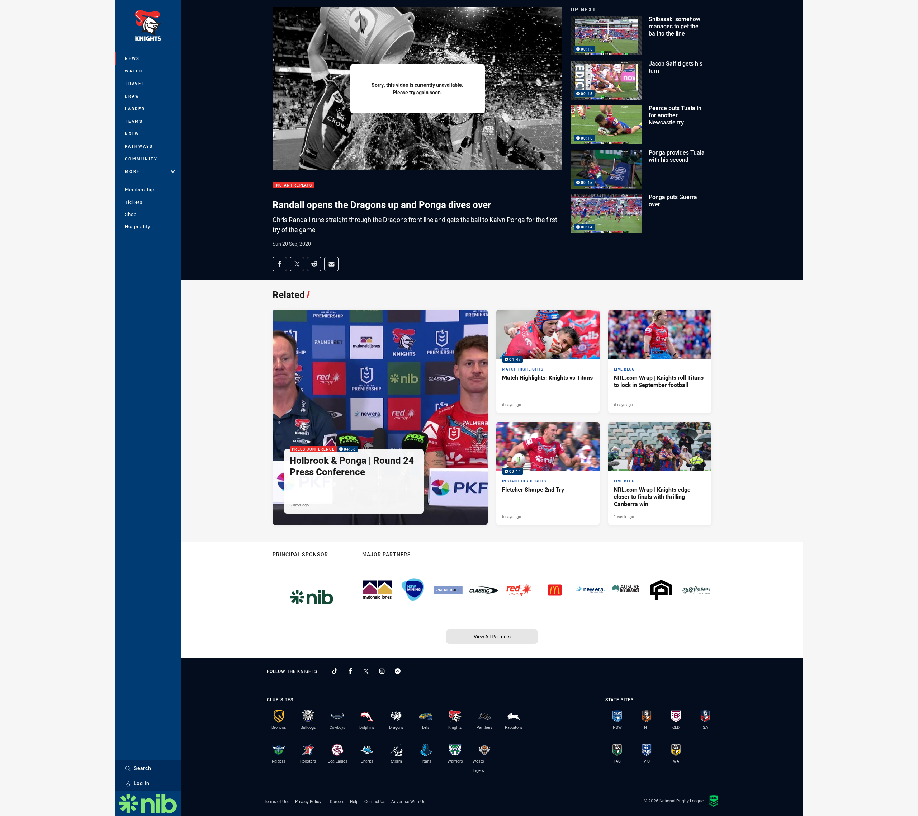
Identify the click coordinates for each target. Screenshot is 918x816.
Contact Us (374, 801)
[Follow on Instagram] (382, 671)
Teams (134, 121)
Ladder (135, 108)
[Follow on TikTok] (334, 671)
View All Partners (492, 636)
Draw (132, 96)
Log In (142, 783)
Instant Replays (293, 185)
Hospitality (137, 226)
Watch (134, 71)
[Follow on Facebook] (350, 671)
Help (354, 801)
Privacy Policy (308, 801)
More (132, 171)
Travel (135, 83)
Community (141, 158)
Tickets (134, 202)
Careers (337, 801)
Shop (131, 214)
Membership (139, 189)
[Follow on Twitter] (366, 671)
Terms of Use (276, 801)
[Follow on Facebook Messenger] (398, 671)
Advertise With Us (408, 801)
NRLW (132, 133)
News (132, 58)
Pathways (139, 146)
